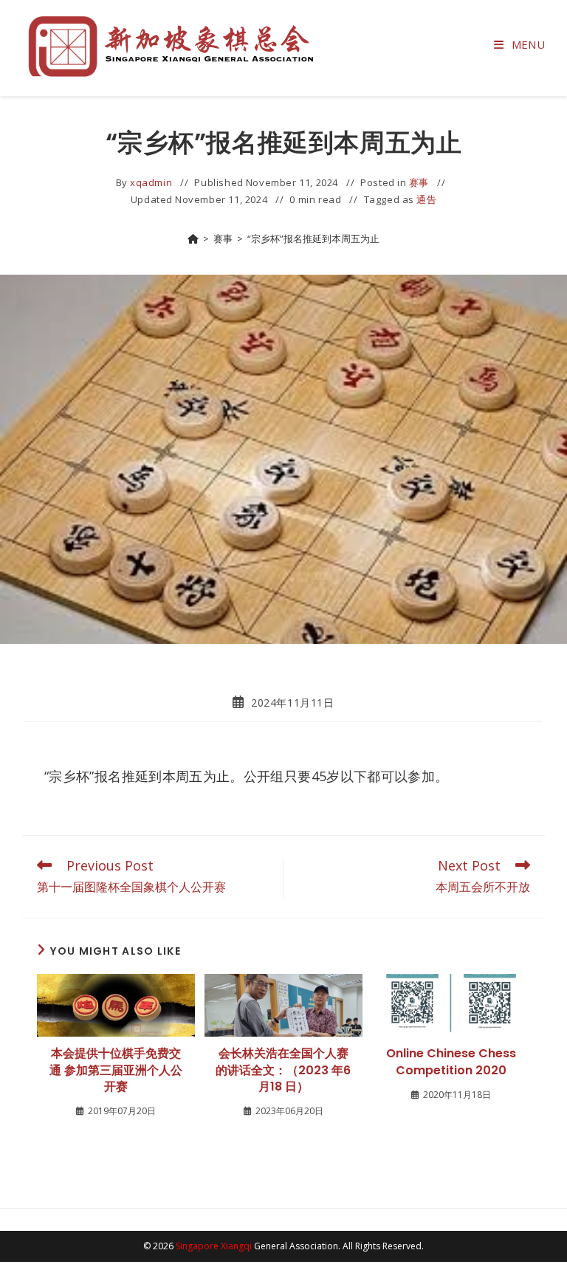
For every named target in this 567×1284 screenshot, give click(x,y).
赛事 (419, 182)
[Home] (193, 238)
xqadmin (151, 182)
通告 (426, 199)
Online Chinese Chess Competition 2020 (451, 1062)
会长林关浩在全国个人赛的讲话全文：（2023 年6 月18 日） (283, 1070)
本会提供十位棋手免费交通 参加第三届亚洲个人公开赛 (115, 1070)
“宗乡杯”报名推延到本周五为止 (313, 238)
